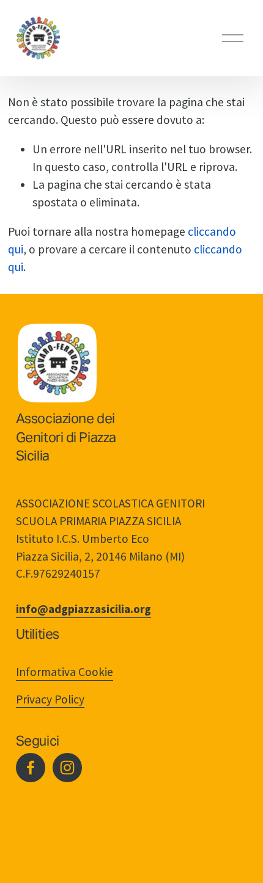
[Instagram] (67, 767)
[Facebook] (30, 767)
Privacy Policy (50, 699)
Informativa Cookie (64, 671)
